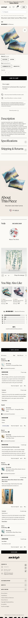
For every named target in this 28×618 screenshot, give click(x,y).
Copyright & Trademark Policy (7, 602)
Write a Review (17, 350)
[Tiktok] (25, 571)
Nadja (17, 210)
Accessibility (3, 604)
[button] (7, 24)
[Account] (10, 7)
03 (8, 275)
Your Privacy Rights (5, 606)
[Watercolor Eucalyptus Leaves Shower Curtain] (14, 261)
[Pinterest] (25, 568)
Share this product (13, 110)
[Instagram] (25, 565)
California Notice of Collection (7, 597)
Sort (14, 355)
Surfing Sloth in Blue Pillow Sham (13, 532)
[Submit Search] (3, 11)
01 (2, 275)
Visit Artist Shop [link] (17, 223)
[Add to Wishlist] (3, 288)
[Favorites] (13, 7)
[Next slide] (25, 216)
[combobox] (14, 11)
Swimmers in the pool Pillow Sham (14, 365)
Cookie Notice (4, 595)
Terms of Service (4, 599)
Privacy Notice (4, 593)
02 (5, 275)
